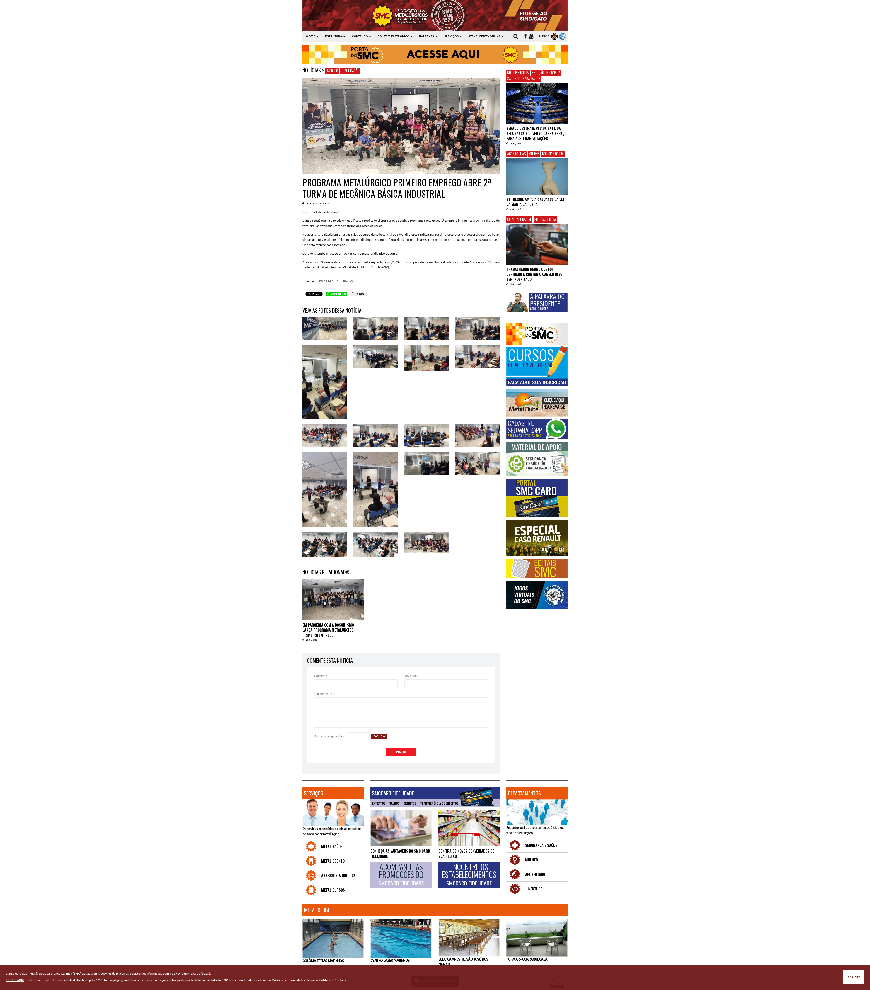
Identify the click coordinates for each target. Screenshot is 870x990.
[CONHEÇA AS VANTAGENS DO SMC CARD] (401, 828)
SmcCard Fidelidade (393, 793)
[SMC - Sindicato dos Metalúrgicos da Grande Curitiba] (419, 15)
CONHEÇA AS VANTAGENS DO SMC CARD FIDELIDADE (400, 853)
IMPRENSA (427, 36)
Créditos (409, 803)
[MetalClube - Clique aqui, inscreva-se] (537, 403)
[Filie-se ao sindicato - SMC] (534, 15)
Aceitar (853, 977)
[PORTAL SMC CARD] (537, 498)
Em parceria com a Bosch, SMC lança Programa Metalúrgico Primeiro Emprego (328, 630)
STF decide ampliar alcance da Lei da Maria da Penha (535, 202)
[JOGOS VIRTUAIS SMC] (537, 595)
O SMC (311, 36)
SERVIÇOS (451, 36)
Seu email (411, 676)
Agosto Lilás (516, 153)
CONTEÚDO (360, 36)
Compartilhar (338, 294)
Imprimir (360, 294)
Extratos (379, 803)
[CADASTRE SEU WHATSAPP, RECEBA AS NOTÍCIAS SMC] (537, 428)
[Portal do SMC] (537, 334)
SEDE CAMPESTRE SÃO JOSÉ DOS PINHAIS (463, 962)
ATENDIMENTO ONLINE (484, 36)
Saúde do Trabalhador (523, 78)
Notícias (311, 70)
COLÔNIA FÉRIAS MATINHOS (323, 960)
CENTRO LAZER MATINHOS (389, 960)
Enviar (401, 752)
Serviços (313, 793)
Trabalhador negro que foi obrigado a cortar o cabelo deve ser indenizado (534, 274)
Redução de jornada (546, 72)
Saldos (394, 803)
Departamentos (524, 793)
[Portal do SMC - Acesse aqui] (435, 54)
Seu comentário (324, 694)
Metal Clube (317, 910)
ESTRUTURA (334, 36)
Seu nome (320, 676)
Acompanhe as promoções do (401, 874)
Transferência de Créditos (439, 803)
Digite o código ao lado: (330, 736)
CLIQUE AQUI (15, 980)
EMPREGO (332, 70)
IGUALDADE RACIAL (519, 219)
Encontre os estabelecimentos (469, 874)
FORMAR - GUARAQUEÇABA (526, 959)
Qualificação (350, 70)
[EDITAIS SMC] (537, 569)
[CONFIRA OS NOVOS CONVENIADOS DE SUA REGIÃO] (469, 828)
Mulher (534, 153)
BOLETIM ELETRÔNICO (394, 36)
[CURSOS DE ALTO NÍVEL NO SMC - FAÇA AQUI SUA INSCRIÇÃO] (537, 366)
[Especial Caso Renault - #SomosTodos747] (537, 538)
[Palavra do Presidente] (537, 302)
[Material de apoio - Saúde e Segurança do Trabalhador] (537, 459)
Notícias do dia (518, 72)
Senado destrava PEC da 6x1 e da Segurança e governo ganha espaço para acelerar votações (536, 133)
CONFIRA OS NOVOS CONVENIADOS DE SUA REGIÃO (466, 853)
